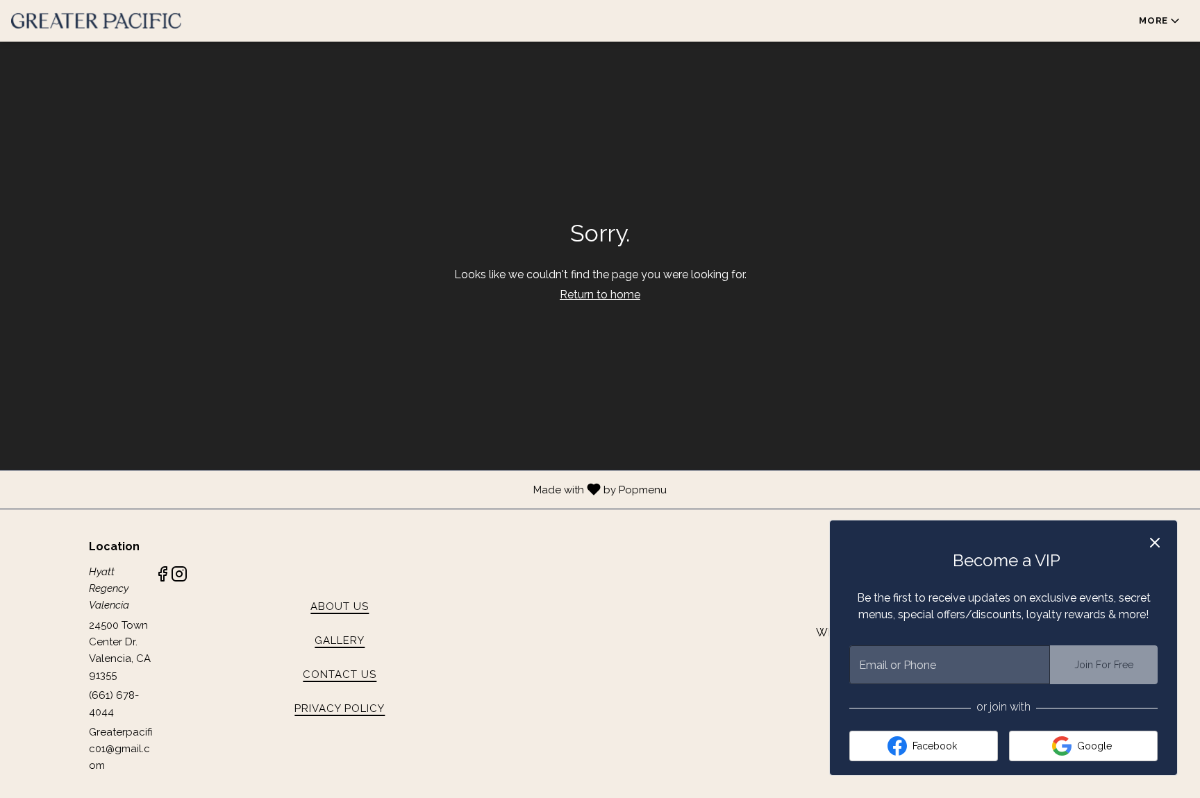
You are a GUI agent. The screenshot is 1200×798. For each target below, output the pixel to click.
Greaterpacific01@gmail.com (121, 749)
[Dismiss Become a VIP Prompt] (1155, 542)
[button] (1160, 21)
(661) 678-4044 (114, 703)
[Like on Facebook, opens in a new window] (162, 576)
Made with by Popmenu (338, 489)
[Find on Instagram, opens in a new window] (179, 576)
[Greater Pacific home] (96, 20)
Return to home (600, 294)
